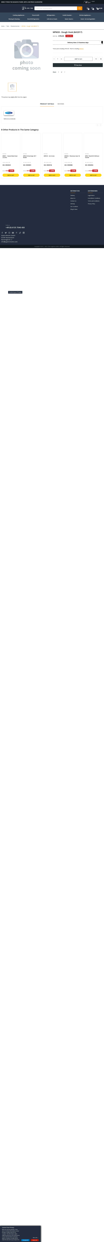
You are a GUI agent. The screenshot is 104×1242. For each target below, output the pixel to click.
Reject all (34, 1240)
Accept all (25, 1240)
